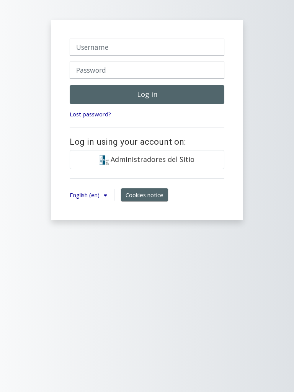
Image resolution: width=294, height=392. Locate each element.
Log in (147, 94)
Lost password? (90, 114)
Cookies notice (144, 195)
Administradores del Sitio (151, 159)
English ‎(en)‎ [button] (85, 195)
